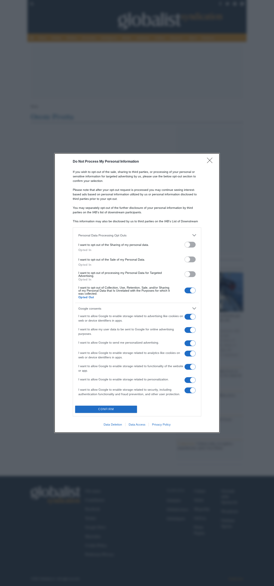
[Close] (211, 162)
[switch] (190, 245)
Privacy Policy (161, 424)
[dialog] (137, 293)
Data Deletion (113, 424)
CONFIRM (106, 409)
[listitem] (137, 235)
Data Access (137, 424)
